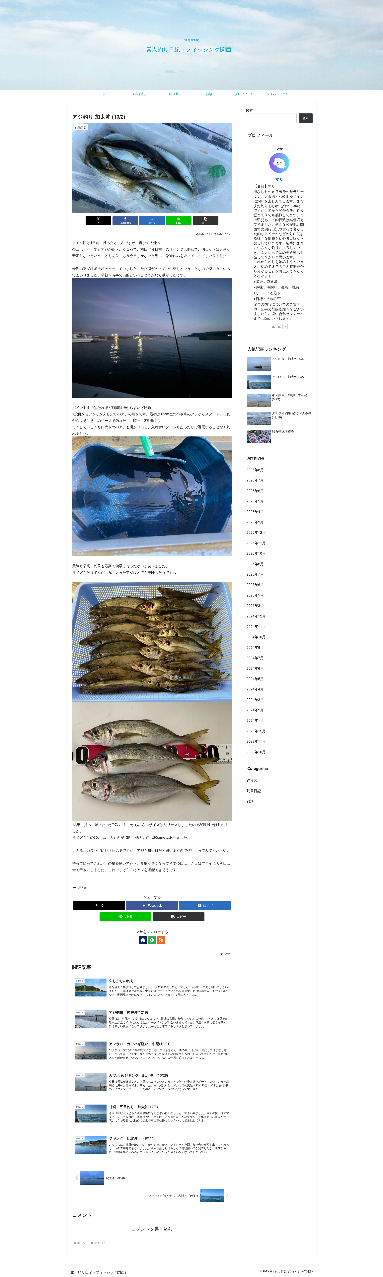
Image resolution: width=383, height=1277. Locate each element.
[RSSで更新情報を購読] (161, 940)
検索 (249, 110)
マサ (279, 179)
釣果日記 (81, 887)
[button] (205, 220)
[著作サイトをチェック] (143, 940)
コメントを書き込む (152, 1229)
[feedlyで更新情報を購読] (152, 940)
